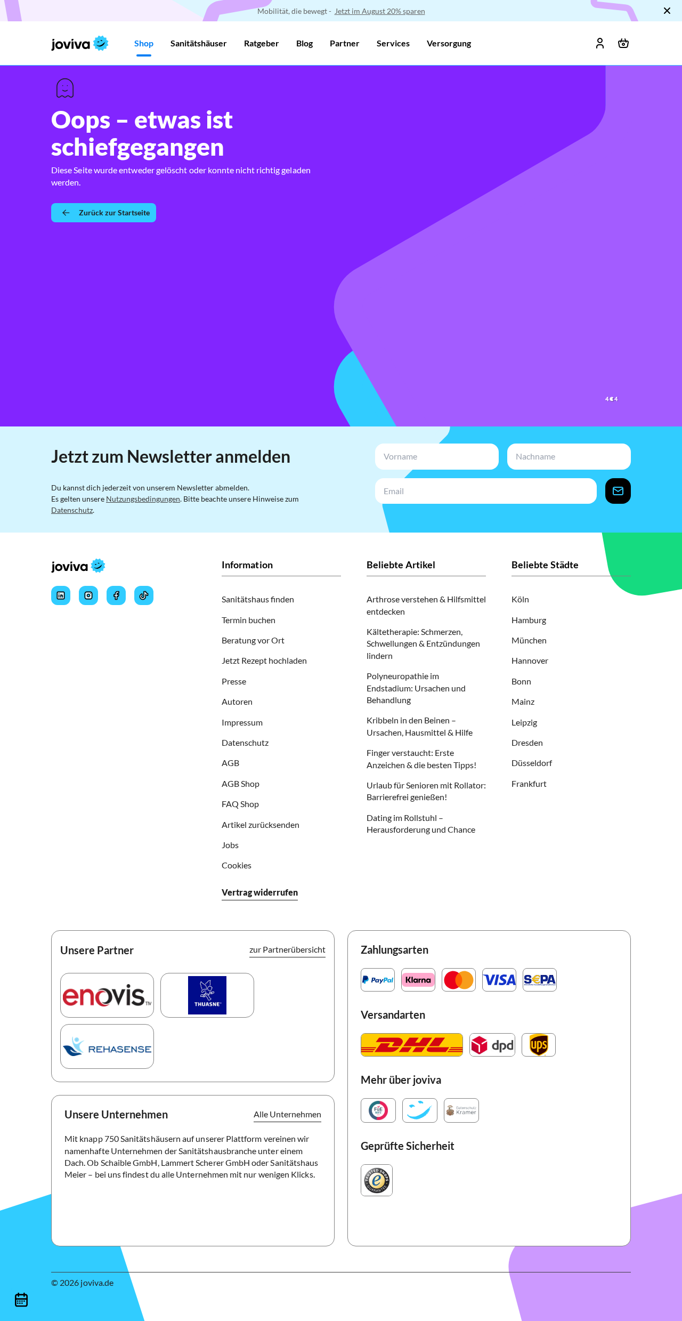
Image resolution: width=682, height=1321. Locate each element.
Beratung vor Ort (253, 640)
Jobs (230, 845)
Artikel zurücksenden (260, 824)
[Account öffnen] (599, 43)
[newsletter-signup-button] (618, 491)
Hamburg (529, 620)
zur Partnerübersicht (287, 949)
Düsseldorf (532, 763)
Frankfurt (529, 783)
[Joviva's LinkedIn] (60, 595)
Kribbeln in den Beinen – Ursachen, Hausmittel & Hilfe (420, 726)
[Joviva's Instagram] (88, 595)
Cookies (236, 865)
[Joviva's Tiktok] (143, 595)
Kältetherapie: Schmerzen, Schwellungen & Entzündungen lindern (423, 643)
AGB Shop (240, 783)
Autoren (237, 701)
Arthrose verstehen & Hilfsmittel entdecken (426, 605)
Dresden (527, 742)
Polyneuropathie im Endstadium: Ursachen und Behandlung (416, 688)
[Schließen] (667, 10)
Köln (520, 599)
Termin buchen (248, 620)
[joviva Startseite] (80, 43)
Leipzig (524, 722)
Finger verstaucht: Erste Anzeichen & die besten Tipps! (421, 758)
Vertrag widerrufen (260, 892)
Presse (234, 681)
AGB (230, 763)
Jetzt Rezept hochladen (264, 660)
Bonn (521, 681)
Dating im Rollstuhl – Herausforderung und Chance (421, 823)
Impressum (242, 722)
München (529, 640)
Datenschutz (72, 509)
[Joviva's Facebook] (116, 595)
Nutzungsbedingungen (143, 498)
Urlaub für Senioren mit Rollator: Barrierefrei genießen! (426, 791)
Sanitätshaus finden (258, 599)
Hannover (530, 660)
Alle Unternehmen (287, 1114)
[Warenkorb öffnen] (623, 43)
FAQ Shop (240, 804)
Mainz (523, 701)
